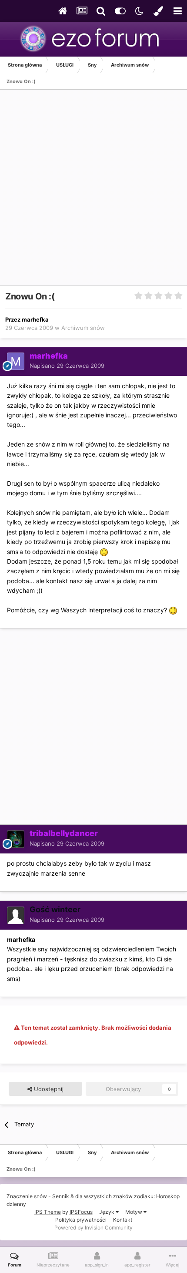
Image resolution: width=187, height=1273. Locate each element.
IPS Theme (47, 1212)
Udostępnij (47, 1088)
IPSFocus (81, 1212)
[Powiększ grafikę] (104, 551)
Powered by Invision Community (93, 1227)
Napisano (67, 365)
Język (107, 1212)
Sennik (60, 1196)
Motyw (134, 1212)
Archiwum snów (83, 327)
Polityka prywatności (81, 1219)
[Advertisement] (93, 192)
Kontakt (122, 1219)
